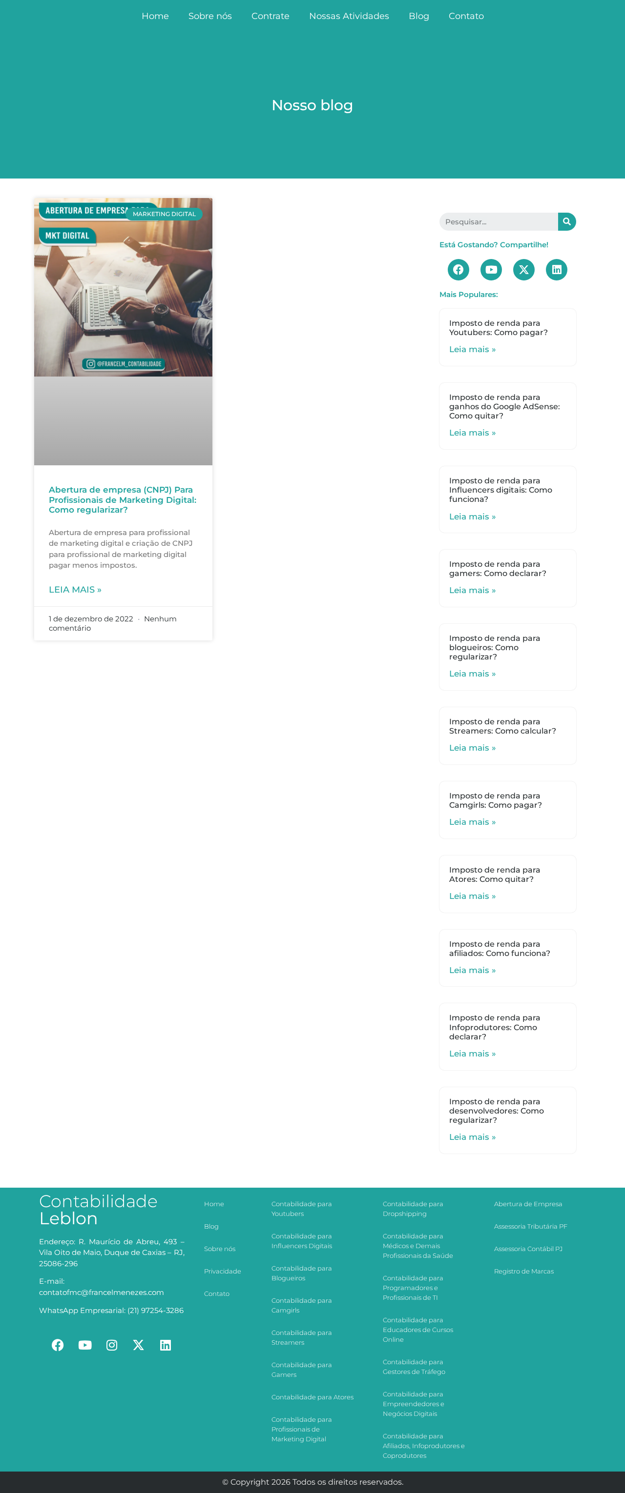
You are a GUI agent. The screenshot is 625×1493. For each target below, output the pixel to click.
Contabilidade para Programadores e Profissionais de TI (413, 1287)
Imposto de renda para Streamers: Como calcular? (502, 726)
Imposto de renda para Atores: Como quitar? (495, 874)
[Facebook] (458, 269)
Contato (466, 16)
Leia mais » (75, 589)
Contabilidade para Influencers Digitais (301, 1241)
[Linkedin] (556, 269)
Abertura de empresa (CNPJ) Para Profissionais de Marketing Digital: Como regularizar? (122, 500)
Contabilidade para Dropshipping (413, 1208)
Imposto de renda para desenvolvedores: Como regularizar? (496, 1111)
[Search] (567, 222)
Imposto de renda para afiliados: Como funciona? (499, 948)
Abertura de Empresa (528, 1204)
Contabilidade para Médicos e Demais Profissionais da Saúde (418, 1245)
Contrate (270, 16)
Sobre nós (210, 16)
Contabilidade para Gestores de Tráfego (414, 1366)
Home (155, 16)
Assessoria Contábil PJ (528, 1249)
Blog (419, 16)
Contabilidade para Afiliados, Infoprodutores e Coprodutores (424, 1445)
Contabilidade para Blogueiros (301, 1273)
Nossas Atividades (349, 16)
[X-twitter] (524, 269)
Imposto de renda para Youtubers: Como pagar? (498, 328)
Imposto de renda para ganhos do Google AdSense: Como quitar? (504, 406)
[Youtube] (491, 269)
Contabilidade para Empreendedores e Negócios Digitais (413, 1403)
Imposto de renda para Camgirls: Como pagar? (495, 800)
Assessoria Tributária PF (530, 1226)
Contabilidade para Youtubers (301, 1208)
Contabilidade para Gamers (301, 1369)
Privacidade (222, 1271)
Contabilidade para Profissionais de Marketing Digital (301, 1429)
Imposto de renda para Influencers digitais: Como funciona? (500, 490)
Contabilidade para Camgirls (301, 1305)
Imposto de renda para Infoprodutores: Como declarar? (495, 1027)
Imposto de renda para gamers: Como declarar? (497, 568)
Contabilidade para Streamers (301, 1337)
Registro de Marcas (524, 1271)
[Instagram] (112, 1345)
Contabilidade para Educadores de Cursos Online (418, 1329)
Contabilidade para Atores (312, 1397)
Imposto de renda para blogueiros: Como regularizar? (495, 647)
